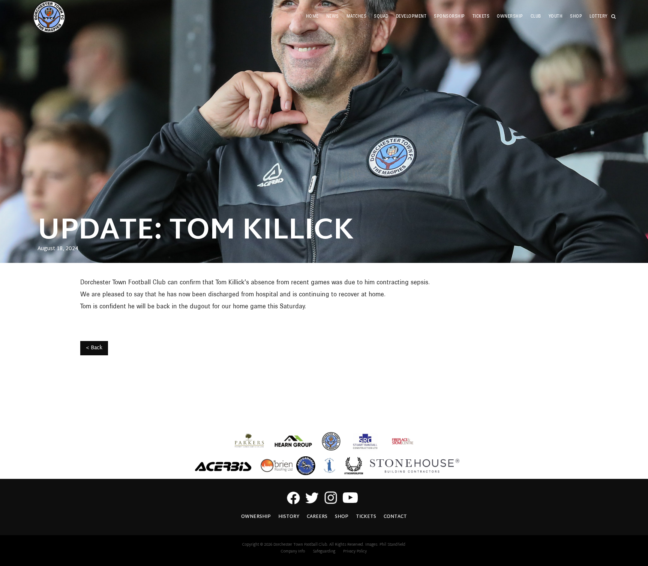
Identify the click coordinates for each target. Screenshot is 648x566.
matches (356, 16)
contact (395, 517)
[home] (49, 17)
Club (536, 16)
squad (381, 16)
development (411, 16)
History (288, 517)
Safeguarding (324, 551)
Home (312, 16)
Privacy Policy (355, 551)
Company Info (293, 551)
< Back (94, 348)
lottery (599, 16)
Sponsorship (449, 16)
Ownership (510, 16)
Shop (341, 517)
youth (556, 16)
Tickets (481, 16)
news (332, 16)
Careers (317, 517)
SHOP (576, 16)
